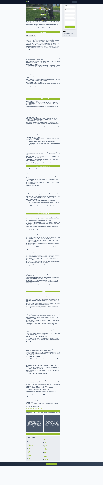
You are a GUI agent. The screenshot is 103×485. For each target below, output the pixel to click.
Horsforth (27, 408)
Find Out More (43, 291)
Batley (29, 451)
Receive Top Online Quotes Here (43, 213)
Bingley (29, 458)
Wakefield (45, 445)
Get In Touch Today (43, 32)
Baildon (29, 449)
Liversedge (29, 452)
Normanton (46, 453)
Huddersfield (46, 452)
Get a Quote (43, 14)
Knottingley (46, 459)
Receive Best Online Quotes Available (43, 98)
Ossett (45, 442)
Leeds (36, 408)
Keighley (45, 449)
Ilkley (45, 448)
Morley (33, 408)
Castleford (45, 455)
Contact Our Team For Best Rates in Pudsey (43, 166)
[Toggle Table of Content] (34, 35)
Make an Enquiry (51, 463)
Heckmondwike (30, 454)
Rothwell (45, 439)
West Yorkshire (39, 408)
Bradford (30, 408)
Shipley (29, 448)
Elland (45, 446)
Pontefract (45, 456)
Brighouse (29, 459)
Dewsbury (29, 455)
